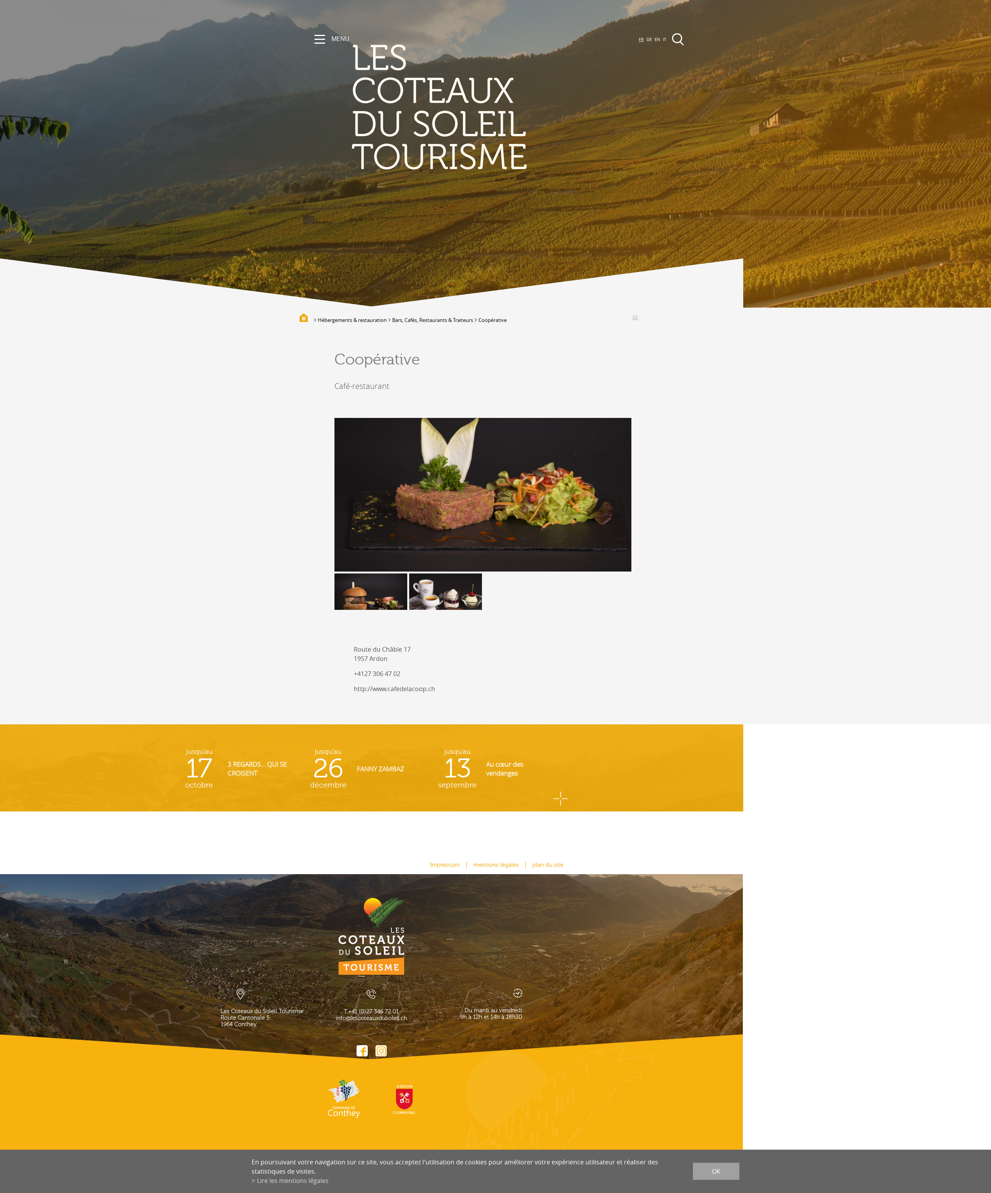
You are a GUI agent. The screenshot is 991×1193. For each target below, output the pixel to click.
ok (716, 1171)
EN (657, 39)
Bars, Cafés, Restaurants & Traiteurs (432, 320)
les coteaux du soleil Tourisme (439, 108)
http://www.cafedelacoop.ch (394, 689)
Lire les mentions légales (293, 1180)
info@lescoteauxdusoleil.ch (371, 1018)
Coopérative (492, 320)
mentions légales (496, 865)
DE (649, 39)
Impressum (445, 865)
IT (664, 39)
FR (641, 39)
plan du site (547, 865)
